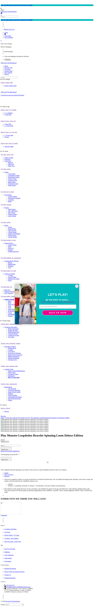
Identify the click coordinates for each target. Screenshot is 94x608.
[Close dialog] (76, 286)
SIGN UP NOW (58, 313)
